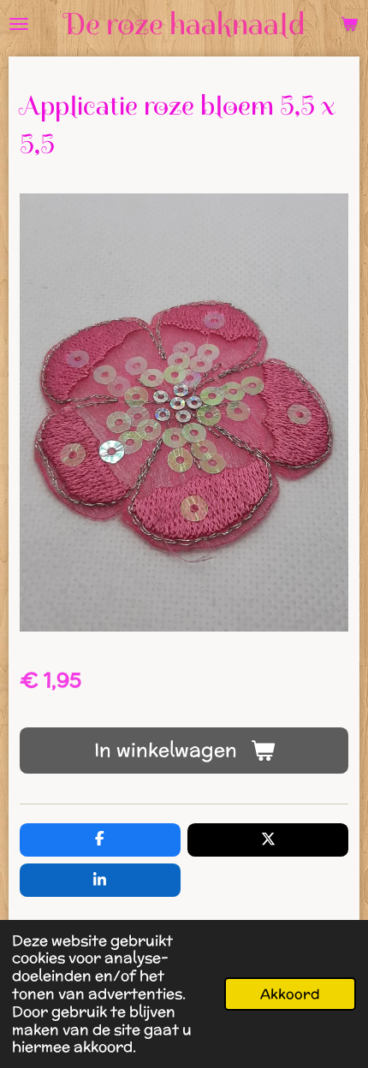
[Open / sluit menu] (19, 24)
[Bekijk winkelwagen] (349, 24)
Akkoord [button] (290, 993)
